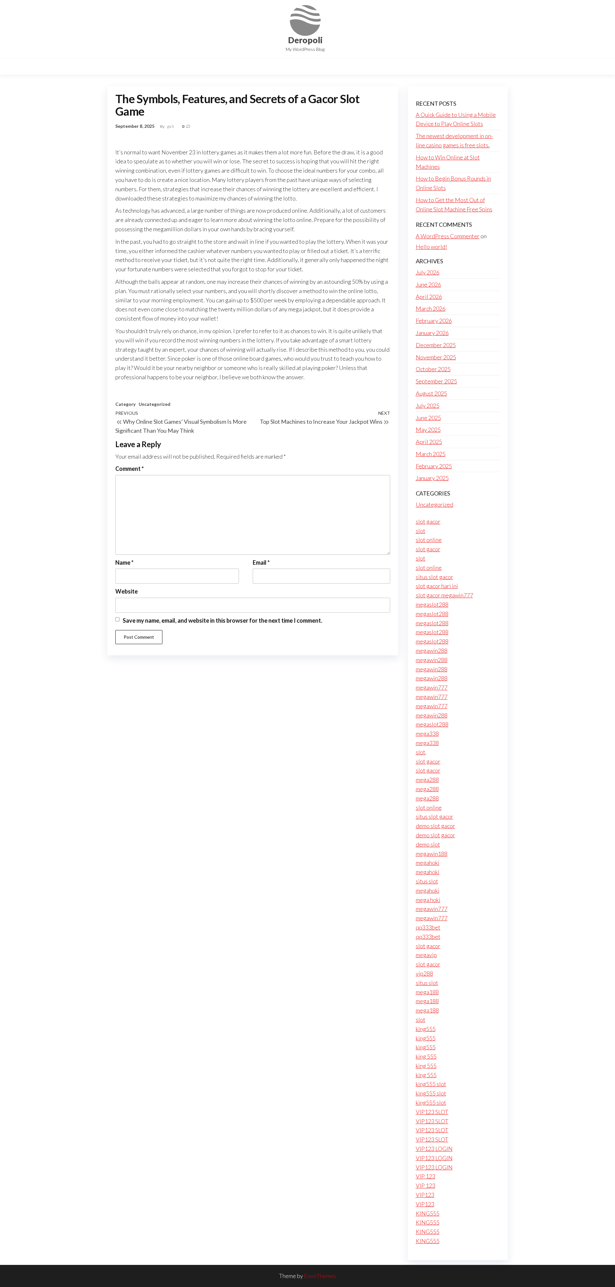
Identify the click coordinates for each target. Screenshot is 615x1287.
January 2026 (432, 332)
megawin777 (431, 687)
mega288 (427, 779)
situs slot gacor (434, 576)
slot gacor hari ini (437, 585)
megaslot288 (432, 604)
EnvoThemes (320, 1275)
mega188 (427, 992)
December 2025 (436, 344)
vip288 (424, 973)
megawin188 (431, 853)
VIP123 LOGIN (434, 1148)
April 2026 (429, 296)
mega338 (427, 733)
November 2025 (436, 357)
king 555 (426, 1056)
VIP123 (425, 1194)
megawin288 (431, 650)
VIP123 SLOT (432, 1111)
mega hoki (428, 899)
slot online (429, 539)
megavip (426, 954)
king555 (426, 1028)
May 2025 (428, 429)
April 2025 (429, 441)
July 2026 (427, 272)
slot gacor (428, 521)
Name (124, 562)
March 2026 (431, 308)
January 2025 (432, 477)
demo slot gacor (435, 825)
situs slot (427, 881)
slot (420, 530)
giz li (171, 126)
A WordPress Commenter (448, 236)
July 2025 (427, 405)
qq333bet (428, 927)
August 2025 (431, 393)
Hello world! (431, 246)
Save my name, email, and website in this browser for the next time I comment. (222, 620)
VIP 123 (425, 1176)
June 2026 (428, 284)
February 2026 (434, 320)
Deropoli (305, 40)
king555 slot (431, 1083)
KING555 (427, 1213)
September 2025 (436, 381)
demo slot (428, 844)
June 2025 (428, 417)
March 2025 (431, 453)
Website (126, 591)
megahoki (427, 862)
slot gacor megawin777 (444, 595)
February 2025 (434, 466)
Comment (129, 468)
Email (261, 562)
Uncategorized (154, 404)
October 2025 (433, 369)
